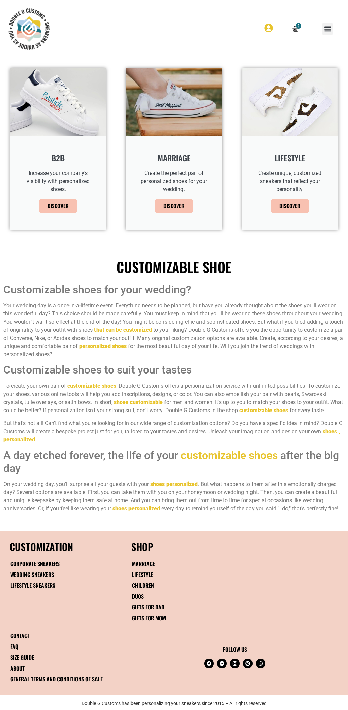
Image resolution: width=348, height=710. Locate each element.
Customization (41, 546)
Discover (58, 206)
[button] (327, 29)
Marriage (143, 564)
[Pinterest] (248, 663)
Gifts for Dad (148, 607)
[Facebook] (209, 663)
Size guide (22, 657)
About (17, 668)
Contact (20, 636)
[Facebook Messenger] (222, 663)
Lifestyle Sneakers (32, 585)
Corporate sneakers (35, 564)
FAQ (14, 646)
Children (143, 585)
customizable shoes (229, 455)
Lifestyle (142, 574)
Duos (138, 596)
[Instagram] (235, 663)
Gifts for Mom (149, 618)
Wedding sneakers (32, 574)
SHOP (142, 546)
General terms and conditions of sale (56, 679)
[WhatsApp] (260, 663)
